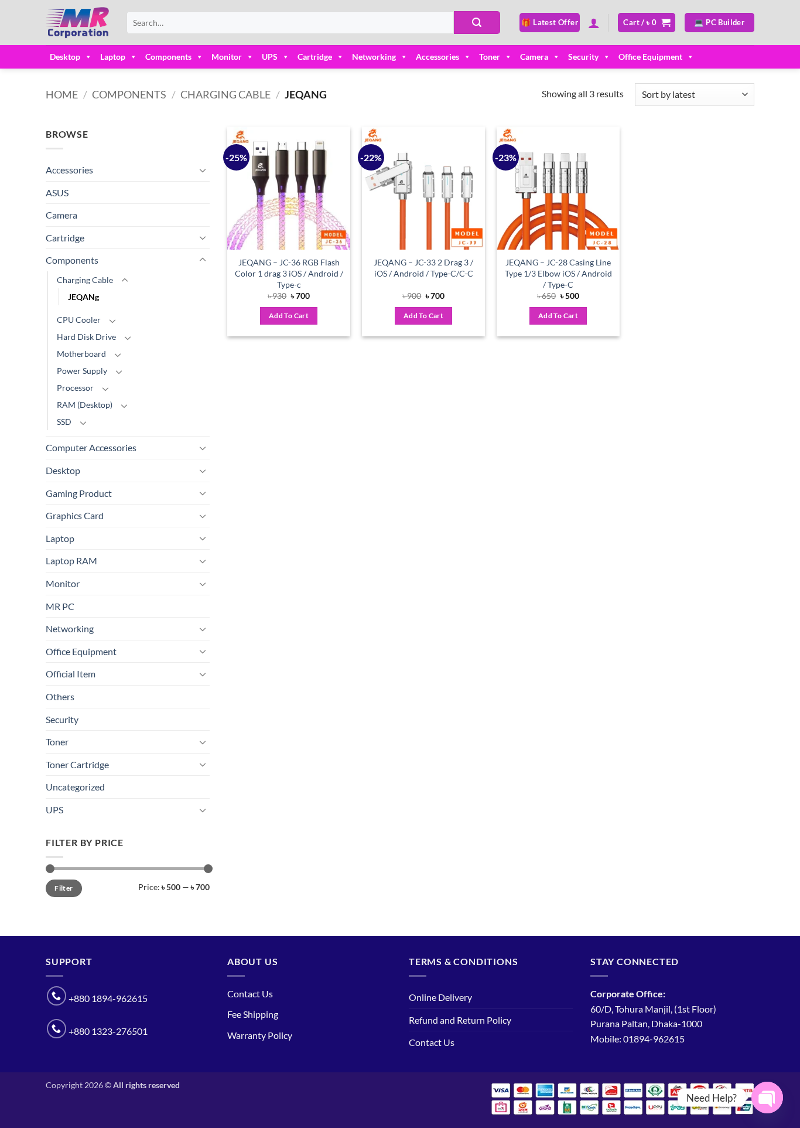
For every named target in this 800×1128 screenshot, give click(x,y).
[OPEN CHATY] (767, 1097)
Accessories (437, 57)
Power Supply (82, 371)
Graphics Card (75, 515)
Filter (63, 888)
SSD (64, 422)
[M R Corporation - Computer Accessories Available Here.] (77, 23)
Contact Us (250, 993)
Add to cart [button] (289, 315)
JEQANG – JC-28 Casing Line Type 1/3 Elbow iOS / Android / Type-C (558, 273)
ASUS (57, 192)
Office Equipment (650, 57)
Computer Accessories (91, 447)
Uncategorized (75, 786)
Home (62, 94)
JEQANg (83, 297)
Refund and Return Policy (460, 1019)
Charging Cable (225, 94)
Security (583, 57)
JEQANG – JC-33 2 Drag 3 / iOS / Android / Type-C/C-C (423, 267)
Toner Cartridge (77, 764)
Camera (534, 57)
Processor (75, 388)
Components (168, 57)
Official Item (70, 673)
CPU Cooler (79, 320)
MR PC (60, 606)
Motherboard (81, 354)
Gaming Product (79, 493)
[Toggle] (203, 170)
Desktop (65, 57)
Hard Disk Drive (86, 337)
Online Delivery (440, 997)
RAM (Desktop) (84, 405)
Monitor (226, 57)
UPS (270, 57)
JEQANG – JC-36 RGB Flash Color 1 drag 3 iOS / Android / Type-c (289, 273)
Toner (489, 57)
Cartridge (315, 57)
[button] (594, 23)
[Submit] (477, 23)
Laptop (112, 57)
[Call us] (56, 996)
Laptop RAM (71, 560)
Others (60, 696)
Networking (374, 57)
